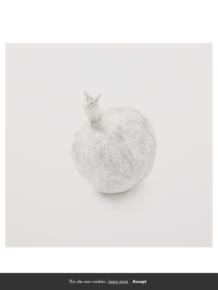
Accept (139, 281)
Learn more (118, 281)
